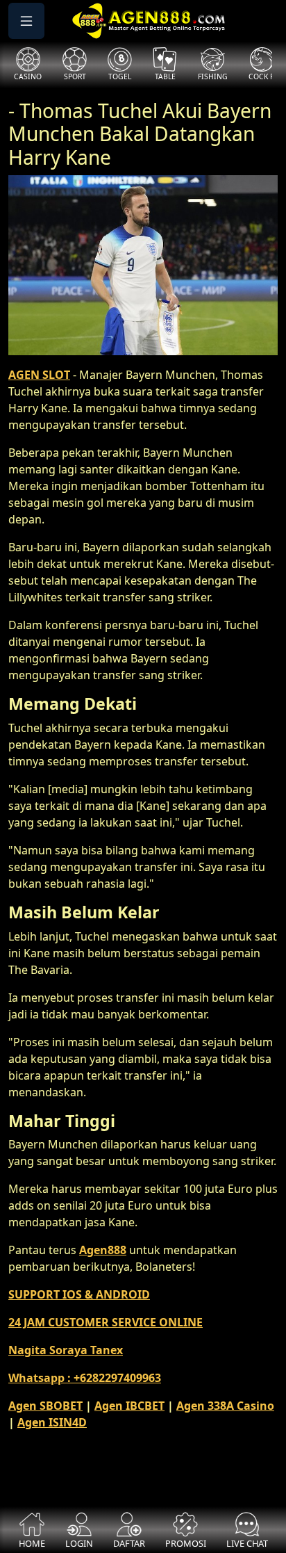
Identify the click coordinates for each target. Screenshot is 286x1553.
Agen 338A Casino (225, 1405)
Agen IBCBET (129, 1405)
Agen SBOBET (45, 1405)
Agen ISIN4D (52, 1422)
